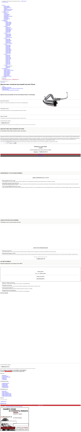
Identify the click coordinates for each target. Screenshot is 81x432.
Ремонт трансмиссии (5, 392)
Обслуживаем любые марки (6, 87)
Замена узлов (4, 377)
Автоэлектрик (4, 379)
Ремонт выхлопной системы (6, 393)
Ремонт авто (4, 375)
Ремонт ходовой (4, 391)
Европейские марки (5, 386)
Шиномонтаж (4, 378)
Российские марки (5, 387)
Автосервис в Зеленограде (10, 406)
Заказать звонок (40, 154)
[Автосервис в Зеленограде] (0, 3)
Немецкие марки (5, 385)
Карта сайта (20, 406)
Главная (3, 86)
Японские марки (5, 384)
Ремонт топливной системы (6, 394)
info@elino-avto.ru (3, 403)
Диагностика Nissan (5, 89)
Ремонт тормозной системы (6, 395)
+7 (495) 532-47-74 (23, 1)
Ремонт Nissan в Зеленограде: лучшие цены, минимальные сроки (12, 88)
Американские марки (5, 383)
